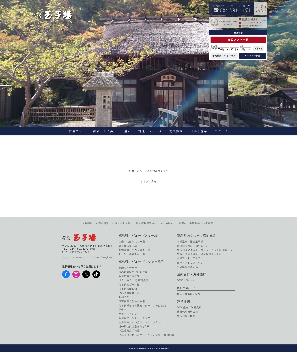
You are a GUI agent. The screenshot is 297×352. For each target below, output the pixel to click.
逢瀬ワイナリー (128, 267)
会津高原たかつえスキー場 (134, 250)
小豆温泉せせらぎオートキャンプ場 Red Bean (146, 334)
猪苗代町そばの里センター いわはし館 (142, 305)
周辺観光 (103, 223)
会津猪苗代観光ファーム (133, 276)
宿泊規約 (168, 223)
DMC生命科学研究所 (189, 307)
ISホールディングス (81, 257)
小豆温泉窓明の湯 (129, 330)
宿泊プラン (77, 131)
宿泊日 (214, 46)
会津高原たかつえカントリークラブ (140, 322)
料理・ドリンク (150, 131)
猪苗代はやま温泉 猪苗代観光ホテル (199, 254)
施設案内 (176, 131)
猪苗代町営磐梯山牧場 (132, 301)
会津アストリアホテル (190, 258)
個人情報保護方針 (146, 223)
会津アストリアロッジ (190, 262)
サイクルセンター (129, 314)
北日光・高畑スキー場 (132, 254)
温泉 (127, 131)
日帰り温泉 (198, 131)
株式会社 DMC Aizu (189, 294)
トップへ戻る (148, 181)
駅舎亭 (123, 309)
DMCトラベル (185, 280)
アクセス (221, 131)
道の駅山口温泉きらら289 (134, 326)
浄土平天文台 (122, 223)
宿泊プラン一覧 (238, 39)
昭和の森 (124, 297)
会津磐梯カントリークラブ (134, 318)
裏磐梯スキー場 (128, 245)
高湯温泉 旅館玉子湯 (190, 241)
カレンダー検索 (252, 56)
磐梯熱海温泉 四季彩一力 (193, 245)
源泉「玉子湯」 (105, 131)
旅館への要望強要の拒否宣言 (196, 223)
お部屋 (89, 223)
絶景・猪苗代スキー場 (132, 241)
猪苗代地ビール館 (129, 284)
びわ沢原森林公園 (129, 293)
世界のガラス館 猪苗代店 (133, 280)
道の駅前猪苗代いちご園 (133, 272)
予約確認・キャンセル (224, 56)
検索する (258, 48)
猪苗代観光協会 (186, 316)
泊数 (242, 46)
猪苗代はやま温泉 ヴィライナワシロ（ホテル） (206, 250)
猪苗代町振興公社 (187, 311)
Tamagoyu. (144, 348)
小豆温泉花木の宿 (187, 266)
